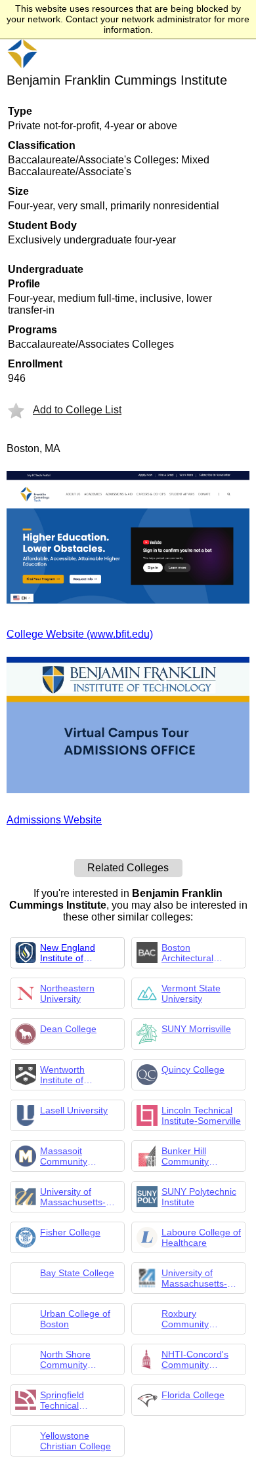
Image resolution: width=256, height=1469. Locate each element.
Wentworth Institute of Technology (63, 1074)
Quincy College (192, 1069)
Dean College (68, 1029)
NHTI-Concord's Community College (194, 1359)
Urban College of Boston (75, 1318)
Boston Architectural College (187, 952)
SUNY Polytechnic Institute (198, 1196)
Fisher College (70, 1232)
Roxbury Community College (185, 1318)
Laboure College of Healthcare (201, 1237)
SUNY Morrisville (196, 1029)
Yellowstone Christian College (75, 1440)
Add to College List (77, 409)
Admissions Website (54, 819)
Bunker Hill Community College (185, 1156)
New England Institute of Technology (67, 952)
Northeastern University (67, 993)
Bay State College (77, 1273)
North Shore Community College (65, 1359)
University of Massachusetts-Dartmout (73, 1196)
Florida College (192, 1395)
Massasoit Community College (63, 1156)
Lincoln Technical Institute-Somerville (201, 1115)
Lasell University (74, 1110)
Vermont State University (191, 993)
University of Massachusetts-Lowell (194, 1278)
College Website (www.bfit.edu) (80, 634)
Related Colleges (128, 867)
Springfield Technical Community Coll (73, 1400)
